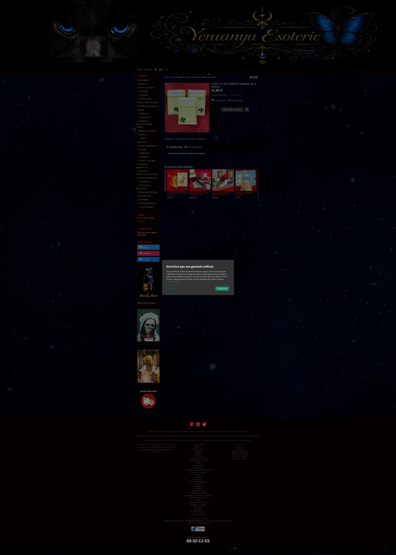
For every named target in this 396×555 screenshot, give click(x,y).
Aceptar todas (222, 288)
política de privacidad (173, 282)
